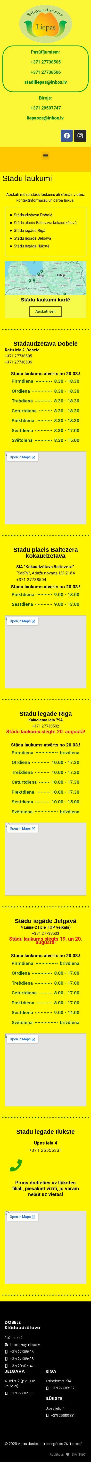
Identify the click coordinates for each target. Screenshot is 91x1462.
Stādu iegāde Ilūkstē (31, 246)
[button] (45, 156)
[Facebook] (67, 136)
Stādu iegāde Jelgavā (32, 238)
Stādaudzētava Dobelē (33, 215)
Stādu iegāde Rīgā (29, 230)
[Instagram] (80, 136)
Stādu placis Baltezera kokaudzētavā (45, 222)
